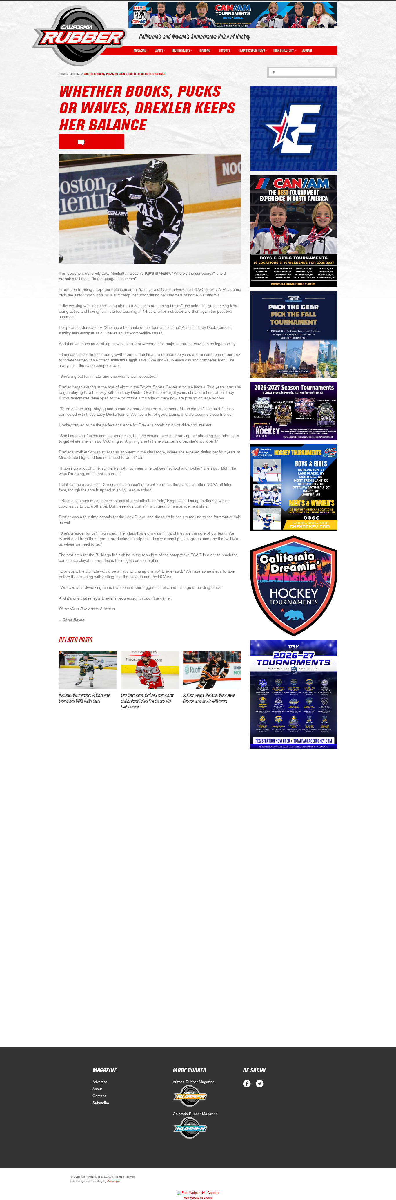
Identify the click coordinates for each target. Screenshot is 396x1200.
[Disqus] (150, 800)
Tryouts (224, 50)
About (97, 1089)
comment (81, 141)
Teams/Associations (252, 50)
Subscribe (100, 1103)
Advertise (100, 1082)
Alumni (307, 50)
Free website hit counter (198, 1197)
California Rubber (79, 35)
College (75, 74)
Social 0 (247, 1084)
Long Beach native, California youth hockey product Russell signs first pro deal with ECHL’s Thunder (147, 701)
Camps (159, 50)
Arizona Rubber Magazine (194, 1082)
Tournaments (181, 50)
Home (62, 74)
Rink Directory (283, 50)
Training (204, 50)
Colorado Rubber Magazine (195, 1114)
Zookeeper (113, 1181)
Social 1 (260, 1084)
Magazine (140, 50)
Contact (99, 1096)
